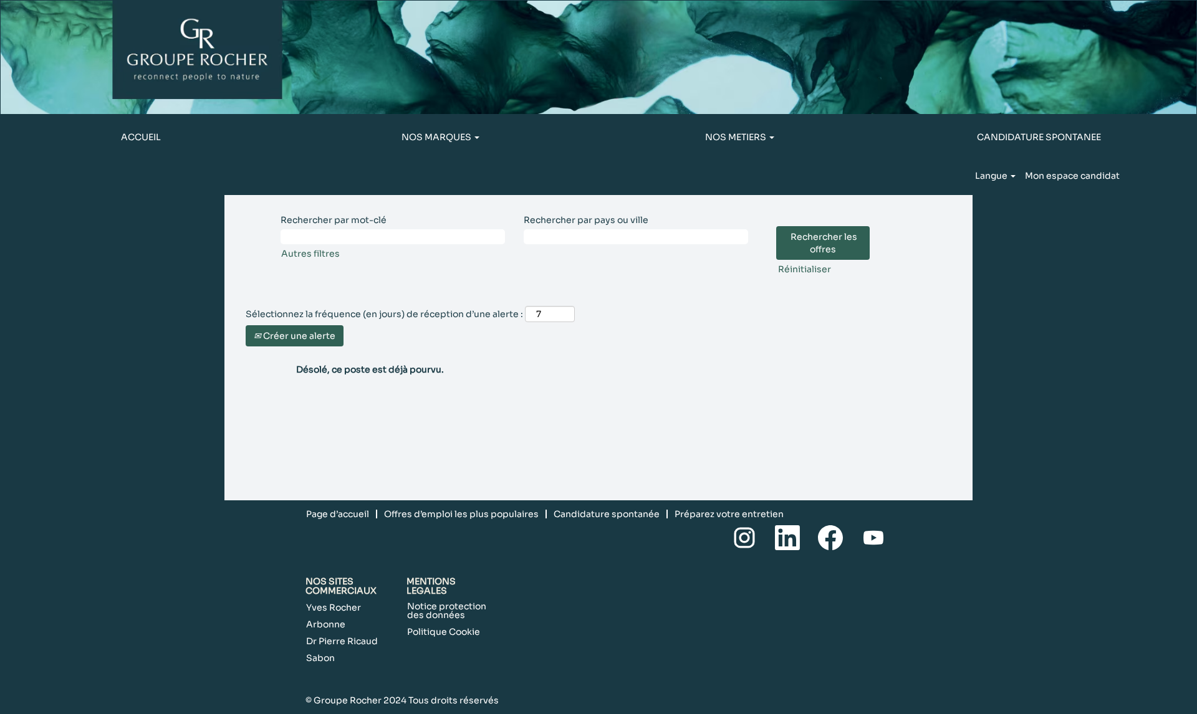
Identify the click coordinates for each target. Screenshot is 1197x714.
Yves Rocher (333, 607)
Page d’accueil (337, 514)
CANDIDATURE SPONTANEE (1039, 137)
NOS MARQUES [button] (437, 137)
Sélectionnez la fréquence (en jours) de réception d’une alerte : (384, 314)
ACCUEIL (141, 137)
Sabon (320, 658)
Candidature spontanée (607, 514)
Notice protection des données (446, 610)
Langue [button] (992, 175)
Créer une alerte (298, 335)
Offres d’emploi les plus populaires (461, 514)
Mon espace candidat (1072, 175)
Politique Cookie (443, 632)
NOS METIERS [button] (736, 137)
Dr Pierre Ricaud (342, 641)
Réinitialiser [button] (804, 269)
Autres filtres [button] (310, 253)
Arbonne (325, 624)
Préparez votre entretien (729, 514)
